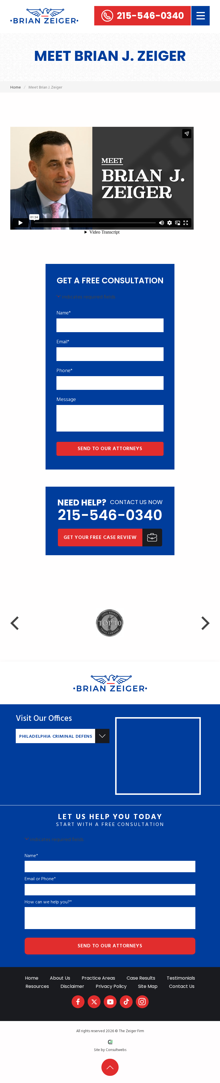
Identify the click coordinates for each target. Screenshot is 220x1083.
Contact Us (182, 986)
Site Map (148, 986)
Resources (37, 986)
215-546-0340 (150, 15)
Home (15, 87)
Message (66, 399)
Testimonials (181, 978)
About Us (60, 978)
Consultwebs (116, 1050)
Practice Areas (98, 978)
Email (62, 342)
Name (63, 313)
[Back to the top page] (110, 1067)
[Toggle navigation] (200, 15)
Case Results (141, 978)
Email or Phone (40, 879)
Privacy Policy (111, 986)
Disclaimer (72, 986)
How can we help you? (48, 902)
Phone (64, 371)
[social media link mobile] (78, 1001)
